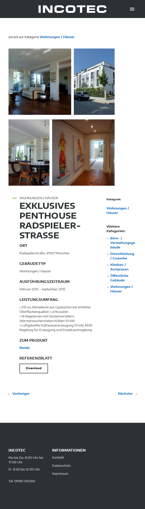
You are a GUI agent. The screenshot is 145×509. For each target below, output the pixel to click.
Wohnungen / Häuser (57, 37)
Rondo (24, 347)
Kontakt (58, 457)
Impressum (60, 473)
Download (34, 368)
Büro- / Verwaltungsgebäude (122, 243)
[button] (132, 9)
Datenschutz (61, 465)
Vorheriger (20, 393)
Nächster (125, 393)
